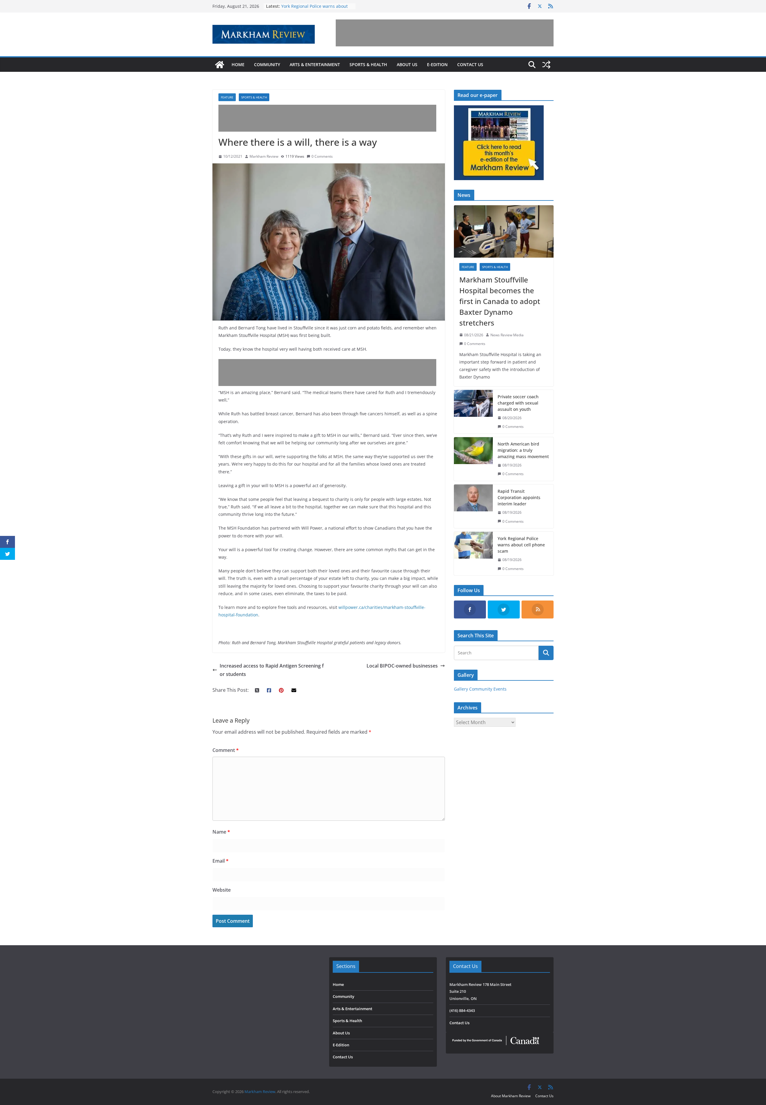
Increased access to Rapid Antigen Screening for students (272, 670)
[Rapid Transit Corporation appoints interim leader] (473, 506)
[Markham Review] (219, 64)
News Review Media (507, 335)
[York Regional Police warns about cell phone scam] (473, 553)
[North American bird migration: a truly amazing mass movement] (473, 459)
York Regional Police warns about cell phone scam (521, 545)
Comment (225, 750)
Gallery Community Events (480, 689)
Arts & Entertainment (315, 64)
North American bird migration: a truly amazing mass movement (523, 450)
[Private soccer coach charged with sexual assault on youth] (473, 412)
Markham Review (264, 156)
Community (267, 64)
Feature (227, 97)
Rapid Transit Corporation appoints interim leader (519, 497)
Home (238, 64)
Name (221, 832)
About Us (407, 64)
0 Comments (322, 156)
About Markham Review (511, 1095)
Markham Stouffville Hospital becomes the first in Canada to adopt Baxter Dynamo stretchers (499, 301)
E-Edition (437, 64)
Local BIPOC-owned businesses (402, 665)
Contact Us (470, 64)
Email (220, 861)
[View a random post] (546, 64)
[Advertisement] (445, 32)
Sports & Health (368, 64)
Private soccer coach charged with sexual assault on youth (518, 403)
